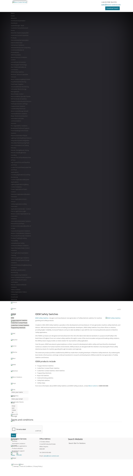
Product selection (17, 448)
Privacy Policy (38, 466)
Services (14, 441)
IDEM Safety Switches (42, 318)
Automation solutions (18, 443)
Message (14, 416)
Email (13, 403)
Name (13, 396)
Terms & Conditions (26, 466)
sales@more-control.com (111, 5)
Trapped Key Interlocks (18, 328)
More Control (93, 386)
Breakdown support (18, 451)
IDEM (12, 318)
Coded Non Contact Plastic (19, 323)
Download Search (112, 8)
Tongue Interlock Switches (19, 320)
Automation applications (19, 446)
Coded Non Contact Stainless (20, 325)
